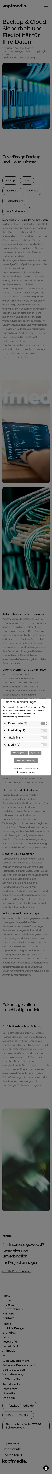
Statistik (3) (15, 737)
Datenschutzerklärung (32, 768)
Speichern (35, 753)
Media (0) (14, 744)
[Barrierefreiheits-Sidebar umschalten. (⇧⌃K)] (46, 1468)
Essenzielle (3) (17, 723)
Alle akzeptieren (19, 753)
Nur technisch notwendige (26, 760)
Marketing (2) (16, 730)
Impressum (18, 768)
